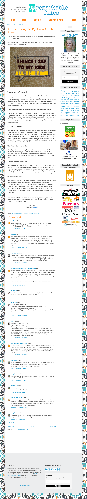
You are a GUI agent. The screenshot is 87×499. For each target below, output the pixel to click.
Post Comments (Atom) (21, 429)
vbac (74, 115)
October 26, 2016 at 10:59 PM (19, 247)
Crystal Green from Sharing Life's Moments (23, 268)
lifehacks (77, 103)
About (24, 19)
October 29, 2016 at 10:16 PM (19, 355)
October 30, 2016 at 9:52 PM (18, 392)
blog (73, 93)
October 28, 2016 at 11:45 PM (19, 338)
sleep (73, 113)
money (66, 108)
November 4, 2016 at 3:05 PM (19, 419)
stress (78, 114)
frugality (69, 99)
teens (67, 115)
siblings (68, 113)
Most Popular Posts (56, 19)
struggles (62, 115)
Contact (73, 19)
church (72, 95)
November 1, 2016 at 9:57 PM (19, 407)
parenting (27, 213)
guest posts (69, 101)
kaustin (13, 220)
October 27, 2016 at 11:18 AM (19, 315)
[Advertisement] (31, 441)
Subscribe (37, 19)
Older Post (53, 426)
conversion (77, 95)
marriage (66, 105)
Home (13, 19)
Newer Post (11, 426)
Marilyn (13, 321)
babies (75, 91)
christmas (67, 95)
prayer (62, 112)
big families (14, 213)
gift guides (74, 99)
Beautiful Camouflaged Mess (19, 343)
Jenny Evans (14, 360)
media (71, 105)
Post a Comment (13, 423)
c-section (77, 93)
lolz (23, 213)
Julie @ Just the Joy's (17, 397)
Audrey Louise (15, 253)
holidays (62, 103)
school (73, 112)
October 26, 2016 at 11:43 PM (19, 285)
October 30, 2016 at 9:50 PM (18, 368)
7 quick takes (66, 91)
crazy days (19, 213)
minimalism (69, 106)
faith (65, 99)
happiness (77, 101)
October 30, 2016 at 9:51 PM (18, 380)
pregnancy (68, 112)
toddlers (71, 115)
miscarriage (77, 106)
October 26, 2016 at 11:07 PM (19, 263)
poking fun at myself (34, 213)
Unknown (13, 234)
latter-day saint (70, 103)
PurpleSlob (14, 290)
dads (72, 98)
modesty (62, 108)
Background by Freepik (25, 485)
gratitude (62, 101)
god (78, 99)
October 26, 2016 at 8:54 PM (18, 229)
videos (77, 115)
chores (62, 95)
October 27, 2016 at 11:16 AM (19, 297)
